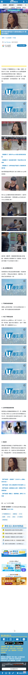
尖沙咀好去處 (17, 646)
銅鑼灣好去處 (4, 648)
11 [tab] (16, 11)
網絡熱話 (5, 519)
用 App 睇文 (22, 45)
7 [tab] (10, 11)
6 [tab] (18, 9)
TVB (21, 514)
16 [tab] (16, 13)
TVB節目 (20, 517)
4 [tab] (15, 9)
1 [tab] (10, 9)
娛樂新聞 (18, 7)
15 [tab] (15, 13)
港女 (14, 517)
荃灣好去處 (20, 648)
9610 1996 (10, 509)
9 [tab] (13, 11)
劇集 (4, 517)
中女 (9, 517)
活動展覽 (3, 646)
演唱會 (4, 5)
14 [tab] (13, 13)
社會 (9, 650)
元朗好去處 (12, 648)
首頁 (3, 38)
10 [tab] (15, 11)
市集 (8, 646)
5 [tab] (16, 9)
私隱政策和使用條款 (18, 664)
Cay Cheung (7, 42)
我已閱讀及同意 (14, 669)
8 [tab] (12, 11)
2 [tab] (12, 9)
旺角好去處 (4, 650)
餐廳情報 (14, 650)
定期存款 (24, 7)
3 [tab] (13, 9)
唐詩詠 (15, 514)
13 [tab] (12, 13)
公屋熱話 (13, 7)
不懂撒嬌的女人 (7, 514)
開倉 (11, 646)
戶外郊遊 (19, 650)
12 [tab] (18, 11)
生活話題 (8, 38)
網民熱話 (3, 657)
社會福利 (3, 652)
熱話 (14, 38)
